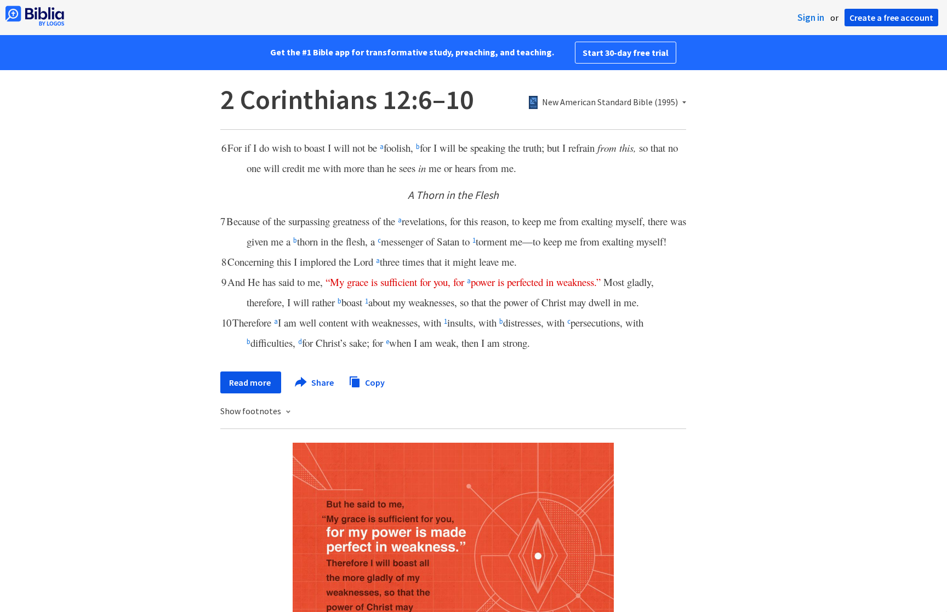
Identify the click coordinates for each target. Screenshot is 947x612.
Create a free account (891, 17)
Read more (250, 382)
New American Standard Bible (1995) (610, 102)
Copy (374, 382)
